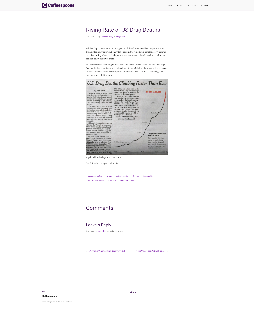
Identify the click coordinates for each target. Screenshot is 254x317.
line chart (112, 180)
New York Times (127, 180)
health (136, 176)
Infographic (120, 36)
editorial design (122, 176)
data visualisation (95, 176)
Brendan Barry (107, 36)
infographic (148, 176)
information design (96, 180)
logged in (102, 231)
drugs (109, 176)
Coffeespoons (49, 296)
